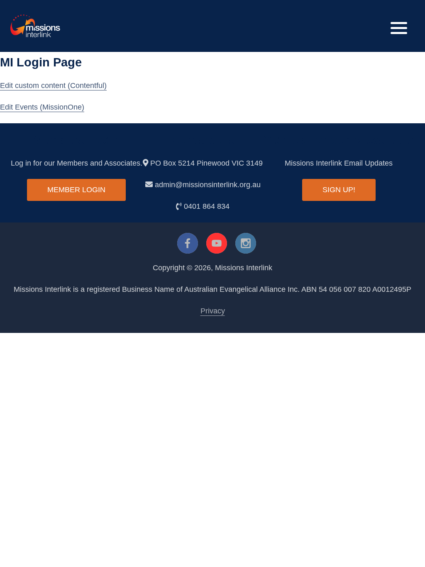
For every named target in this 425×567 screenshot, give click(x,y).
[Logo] (35, 25)
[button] (399, 26)
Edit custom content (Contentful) (53, 85)
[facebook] (187, 243)
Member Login (76, 190)
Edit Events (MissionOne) (42, 107)
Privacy (212, 311)
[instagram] (245, 243)
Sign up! (338, 190)
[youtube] (216, 243)
